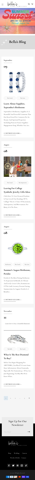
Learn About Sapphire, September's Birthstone (14, 105)
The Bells (9, 349)
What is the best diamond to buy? (16, 356)
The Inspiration (23, 182)
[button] (2, 4)
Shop (9, 453)
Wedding (16, 453)
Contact (23, 458)
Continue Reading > (12, 133)
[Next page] (29, 398)
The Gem (22, 98)
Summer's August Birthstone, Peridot (17, 272)
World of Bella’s (15, 458)
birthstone (8, 264)
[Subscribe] (29, 432)
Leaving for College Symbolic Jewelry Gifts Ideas (17, 190)
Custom (24, 453)
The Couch (10, 98)
